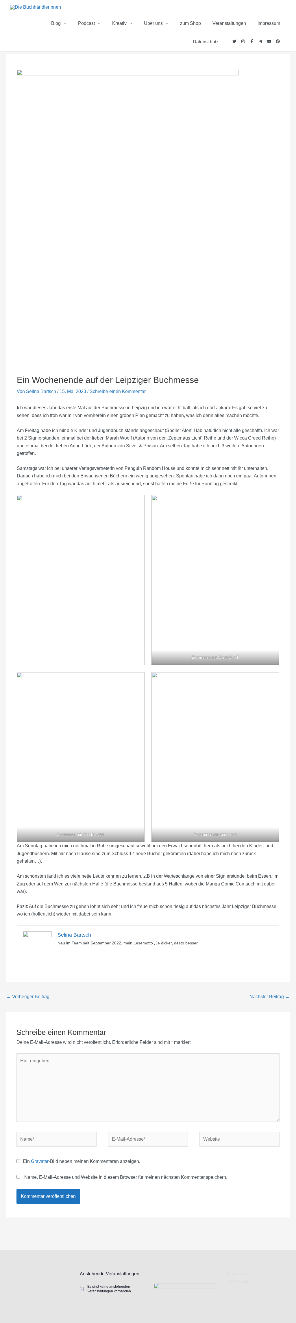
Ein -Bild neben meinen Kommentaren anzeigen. (81, 1161)
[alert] (111, 1289)
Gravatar (40, 1161)
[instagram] (245, 41)
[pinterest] (278, 41)
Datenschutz (239, 1281)
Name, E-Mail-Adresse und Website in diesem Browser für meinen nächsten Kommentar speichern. (125, 1177)
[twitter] (236, 41)
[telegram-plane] (262, 41)
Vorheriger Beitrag (27, 996)
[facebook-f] (254, 41)
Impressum (238, 1273)
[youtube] (271, 41)
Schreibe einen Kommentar (118, 391)
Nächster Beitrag (269, 996)
